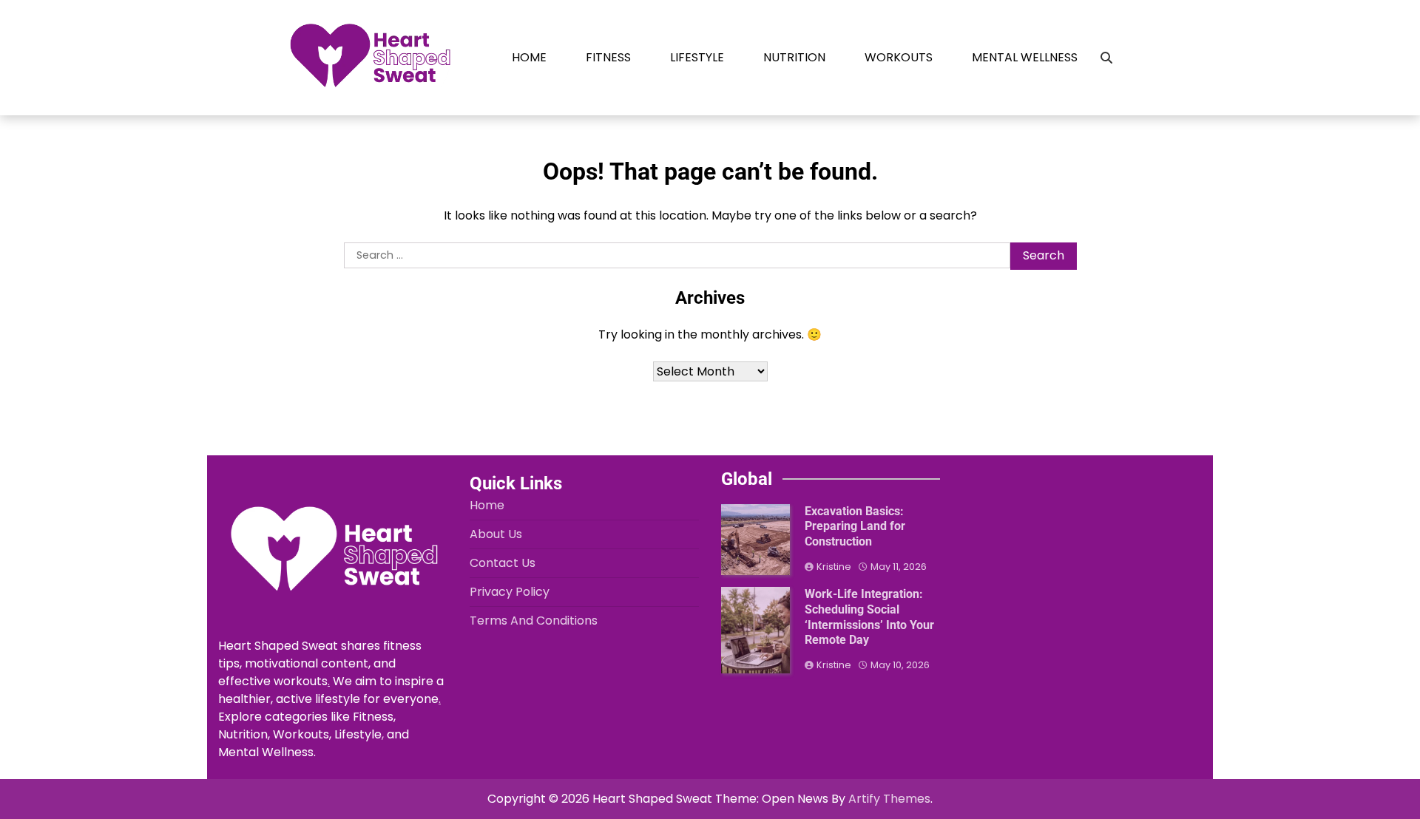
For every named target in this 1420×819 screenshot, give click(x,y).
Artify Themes (889, 798)
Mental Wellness (1025, 57)
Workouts (899, 57)
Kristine (833, 566)
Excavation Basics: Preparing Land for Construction (855, 526)
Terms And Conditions (534, 620)
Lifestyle (697, 57)
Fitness (608, 57)
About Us (496, 534)
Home (529, 57)
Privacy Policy (510, 591)
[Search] (1106, 58)
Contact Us (502, 562)
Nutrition (794, 57)
